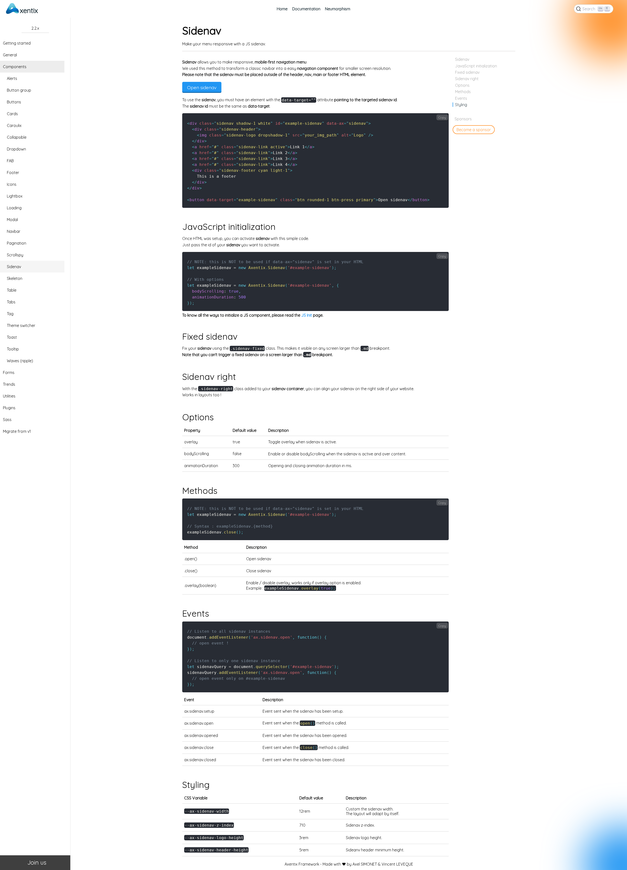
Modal (12, 219)
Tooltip (13, 349)
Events (461, 98)
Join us (35, 862)
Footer (13, 172)
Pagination (16, 243)
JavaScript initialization (476, 66)
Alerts (12, 78)
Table (11, 290)
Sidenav (14, 266)
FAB (10, 160)
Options (462, 85)
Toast (12, 337)
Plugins (9, 407)
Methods (463, 91)
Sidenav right (467, 78)
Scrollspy (15, 254)
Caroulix (14, 125)
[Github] (616, 8)
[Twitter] (618, 8)
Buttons (14, 101)
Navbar (13, 231)
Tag (10, 313)
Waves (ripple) (20, 360)
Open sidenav (202, 87)
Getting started (17, 43)
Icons (11, 184)
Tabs (11, 301)
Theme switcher (21, 325)
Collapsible (16, 137)
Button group (19, 90)
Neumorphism (337, 8)
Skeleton (14, 278)
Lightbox (15, 196)
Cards (12, 113)
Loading (14, 207)
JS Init (306, 315)
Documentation (306, 8)
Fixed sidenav (467, 72)
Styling (461, 104)
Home (282, 8)
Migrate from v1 (17, 431)
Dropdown (16, 149)
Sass (7, 419)
